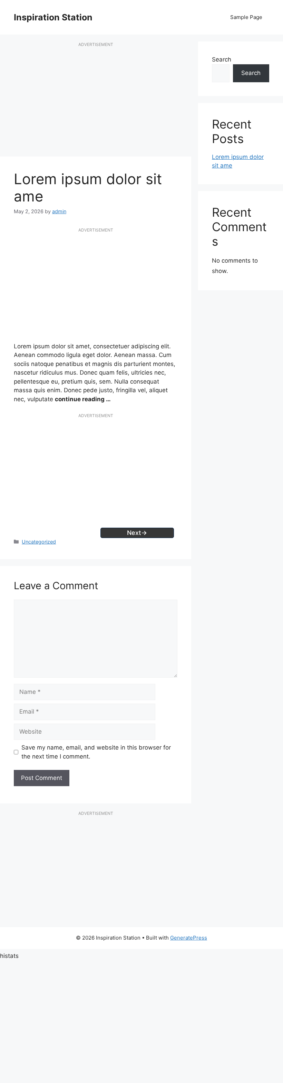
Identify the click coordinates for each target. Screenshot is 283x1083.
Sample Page (246, 17)
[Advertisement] (95, 103)
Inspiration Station (53, 17)
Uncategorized (39, 542)
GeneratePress (188, 937)
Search (221, 59)
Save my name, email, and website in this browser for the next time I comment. (96, 752)
